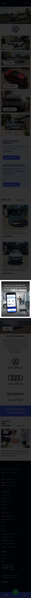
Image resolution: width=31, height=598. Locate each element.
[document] (15, 299)
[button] (28, 282)
